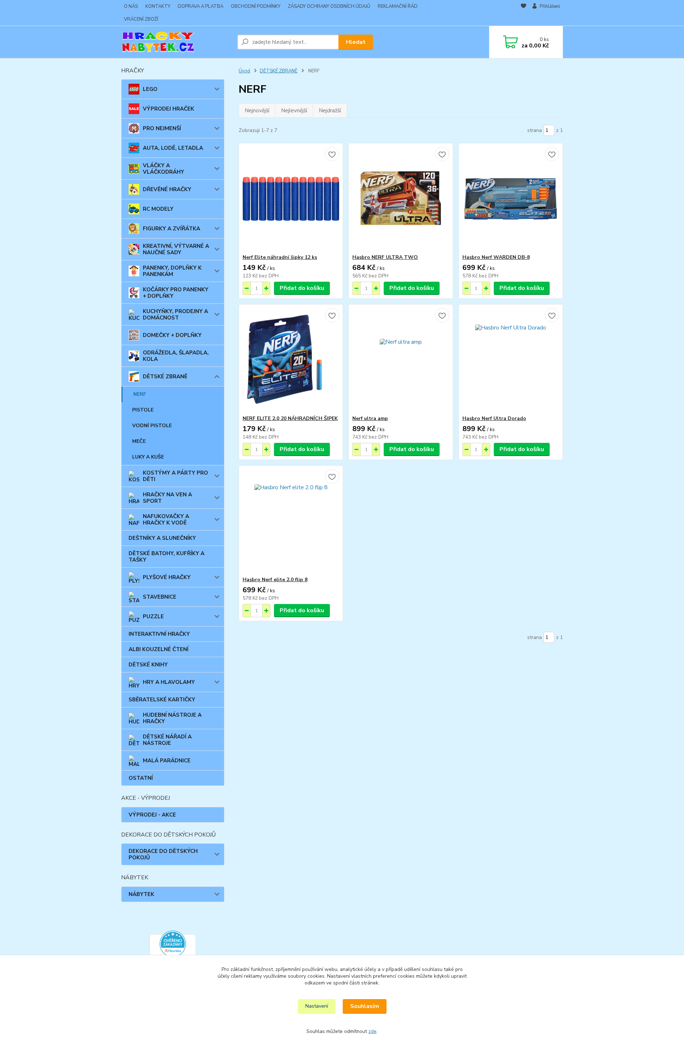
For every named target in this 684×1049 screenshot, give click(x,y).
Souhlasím (364, 1006)
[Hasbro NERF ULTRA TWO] (400, 198)
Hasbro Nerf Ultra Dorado (494, 418)
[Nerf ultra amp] (400, 359)
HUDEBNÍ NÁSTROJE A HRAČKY (172, 718)
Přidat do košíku (302, 288)
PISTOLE (143, 409)
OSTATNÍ (141, 778)
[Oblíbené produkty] (523, 13)
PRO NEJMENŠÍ (162, 128)
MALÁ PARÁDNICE (167, 760)
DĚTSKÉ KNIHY (148, 664)
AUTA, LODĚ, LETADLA (173, 148)
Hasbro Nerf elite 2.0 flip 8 (275, 579)
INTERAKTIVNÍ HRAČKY (159, 634)
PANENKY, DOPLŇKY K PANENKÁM (172, 271)
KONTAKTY (157, 6)
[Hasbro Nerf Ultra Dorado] (510, 359)
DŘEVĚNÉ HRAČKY (167, 189)
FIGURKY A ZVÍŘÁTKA (171, 228)
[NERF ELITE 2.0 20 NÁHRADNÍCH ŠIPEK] (291, 359)
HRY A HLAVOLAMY (169, 682)
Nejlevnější (294, 110)
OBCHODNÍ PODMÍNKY (255, 6)
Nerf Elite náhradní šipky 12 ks (280, 257)
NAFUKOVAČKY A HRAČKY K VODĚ (166, 519)
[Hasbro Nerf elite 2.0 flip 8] (291, 521)
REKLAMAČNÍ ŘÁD (398, 6)
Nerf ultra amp (370, 418)
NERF (139, 394)
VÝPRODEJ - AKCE (152, 814)
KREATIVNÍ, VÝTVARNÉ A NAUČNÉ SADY (176, 249)
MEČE (139, 441)
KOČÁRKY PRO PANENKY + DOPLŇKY (175, 293)
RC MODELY (158, 209)
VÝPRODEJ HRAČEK (168, 108)
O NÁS (131, 6)
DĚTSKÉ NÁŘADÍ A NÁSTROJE (167, 740)
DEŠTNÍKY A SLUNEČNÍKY (162, 538)
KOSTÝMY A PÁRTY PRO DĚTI (175, 476)
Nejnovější (257, 110)
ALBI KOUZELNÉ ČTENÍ (158, 649)
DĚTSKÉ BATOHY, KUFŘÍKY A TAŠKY (166, 556)
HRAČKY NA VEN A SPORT (167, 498)
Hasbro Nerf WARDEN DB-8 (496, 257)
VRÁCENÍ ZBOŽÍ (141, 19)
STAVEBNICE (159, 596)
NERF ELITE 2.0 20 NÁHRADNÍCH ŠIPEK (290, 418)
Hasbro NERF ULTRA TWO (385, 257)
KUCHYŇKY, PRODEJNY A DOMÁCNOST (175, 314)
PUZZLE (153, 616)
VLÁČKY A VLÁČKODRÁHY (163, 168)
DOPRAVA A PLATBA (200, 6)
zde (372, 1031)
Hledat (356, 42)
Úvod (244, 71)
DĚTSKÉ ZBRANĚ (165, 376)
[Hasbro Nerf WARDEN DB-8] (510, 198)
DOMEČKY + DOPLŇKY (172, 335)
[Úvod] (176, 42)
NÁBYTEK (141, 894)
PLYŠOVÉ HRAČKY (167, 577)
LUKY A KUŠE (148, 457)
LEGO (150, 89)
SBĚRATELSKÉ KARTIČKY (162, 699)
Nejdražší (330, 110)
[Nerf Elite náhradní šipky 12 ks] (291, 198)
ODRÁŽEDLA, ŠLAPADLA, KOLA (176, 356)
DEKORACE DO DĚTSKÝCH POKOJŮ (163, 854)
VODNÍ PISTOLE (152, 425)
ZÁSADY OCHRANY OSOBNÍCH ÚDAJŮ (329, 6)
